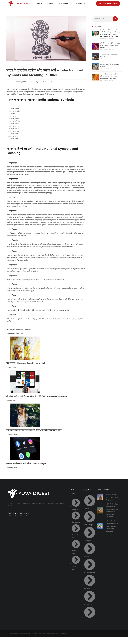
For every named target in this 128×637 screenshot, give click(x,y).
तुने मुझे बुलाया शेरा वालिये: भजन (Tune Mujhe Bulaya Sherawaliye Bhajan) (110, 45)
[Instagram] (21, 514)
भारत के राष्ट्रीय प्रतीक (25, 329)
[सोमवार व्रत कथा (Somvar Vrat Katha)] (95, 56)
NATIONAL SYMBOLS (15, 329)
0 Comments (48, 82)
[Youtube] (26, 514)
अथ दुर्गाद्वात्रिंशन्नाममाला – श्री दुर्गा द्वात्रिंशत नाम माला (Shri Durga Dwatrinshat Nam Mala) (109, 76)
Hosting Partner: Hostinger (56, 634)
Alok (10, 82)
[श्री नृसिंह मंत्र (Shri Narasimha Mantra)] (95, 66)
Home (39, 3)
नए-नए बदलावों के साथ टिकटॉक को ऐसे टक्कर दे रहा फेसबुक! (26, 463)
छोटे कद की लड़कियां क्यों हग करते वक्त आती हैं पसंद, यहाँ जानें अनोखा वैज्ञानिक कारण (34, 430)
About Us (50, 3)
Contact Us (81, 3)
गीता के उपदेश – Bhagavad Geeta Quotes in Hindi (25, 363)
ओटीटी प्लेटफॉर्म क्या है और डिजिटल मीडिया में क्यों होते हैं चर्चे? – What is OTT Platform (36, 396)
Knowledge (35, 82)
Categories (64, 3)
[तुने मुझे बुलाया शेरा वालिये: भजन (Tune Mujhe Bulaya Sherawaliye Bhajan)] (95, 46)
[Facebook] (10, 514)
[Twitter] (16, 514)
